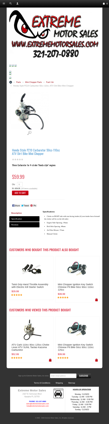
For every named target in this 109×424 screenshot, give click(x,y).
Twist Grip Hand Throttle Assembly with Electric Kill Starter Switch (30, 285)
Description (16, 213)
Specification (16, 219)
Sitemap (71, 383)
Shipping (59, 383)
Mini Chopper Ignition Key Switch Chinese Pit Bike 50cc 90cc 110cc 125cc (76, 287)
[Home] (54, 35)
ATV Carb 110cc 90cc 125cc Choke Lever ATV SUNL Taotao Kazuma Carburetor (30, 347)
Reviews (14, 225)
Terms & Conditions (42, 383)
